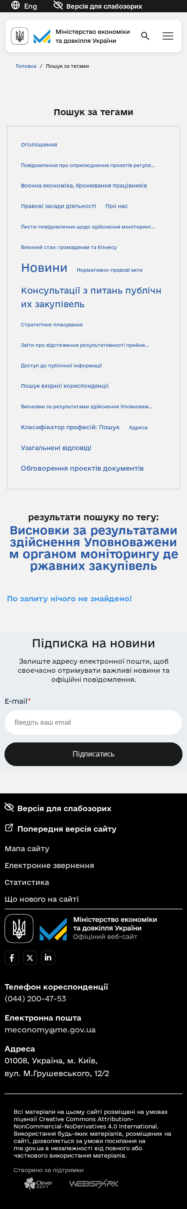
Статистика (27, 882)
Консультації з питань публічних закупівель (91, 297)
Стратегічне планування (52, 324)
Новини (44, 267)
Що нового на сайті (42, 899)
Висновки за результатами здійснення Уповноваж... (87, 406)
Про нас (116, 206)
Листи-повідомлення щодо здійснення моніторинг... (88, 226)
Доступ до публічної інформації (61, 365)
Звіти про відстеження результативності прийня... (85, 345)
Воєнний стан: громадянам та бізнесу (69, 247)
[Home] (70, 36)
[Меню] (168, 36)
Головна (26, 66)
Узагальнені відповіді (56, 448)
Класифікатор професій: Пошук (70, 427)
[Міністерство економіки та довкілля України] (81, 928)
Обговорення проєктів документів (82, 468)
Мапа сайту (27, 848)
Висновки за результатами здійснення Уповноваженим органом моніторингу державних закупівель (93, 548)
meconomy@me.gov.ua (50, 1029)
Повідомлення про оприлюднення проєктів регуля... (88, 165)
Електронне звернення (49, 865)
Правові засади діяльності (58, 206)
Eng (30, 6)
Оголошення (39, 144)
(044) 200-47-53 (35, 998)
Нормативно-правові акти (110, 270)
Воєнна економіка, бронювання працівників (84, 185)
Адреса (138, 427)
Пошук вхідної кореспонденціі (65, 386)
